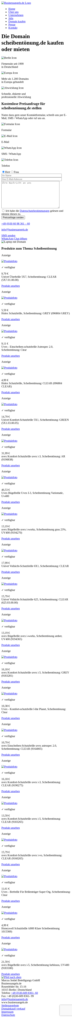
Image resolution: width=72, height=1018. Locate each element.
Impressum (7, 1011)
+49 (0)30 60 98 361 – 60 (15, 223)
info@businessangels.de (14, 229)
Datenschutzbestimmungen (34, 210)
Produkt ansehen (10, 285)
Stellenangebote (10, 1005)
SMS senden (8, 235)
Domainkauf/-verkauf (13, 1008)
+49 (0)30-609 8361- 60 (24, 992)
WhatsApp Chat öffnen (14, 238)
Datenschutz (8, 1014)
